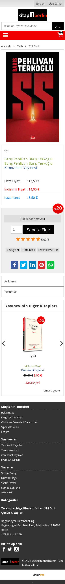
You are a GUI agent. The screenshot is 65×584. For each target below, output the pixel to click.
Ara (57, 27)
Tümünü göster (51, 390)
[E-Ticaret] (38, 575)
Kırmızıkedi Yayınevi (32, 370)
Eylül (32, 356)
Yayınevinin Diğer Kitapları (31, 305)
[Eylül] (32, 319)
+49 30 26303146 (11, 534)
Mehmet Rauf (32, 366)
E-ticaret (26, 575)
